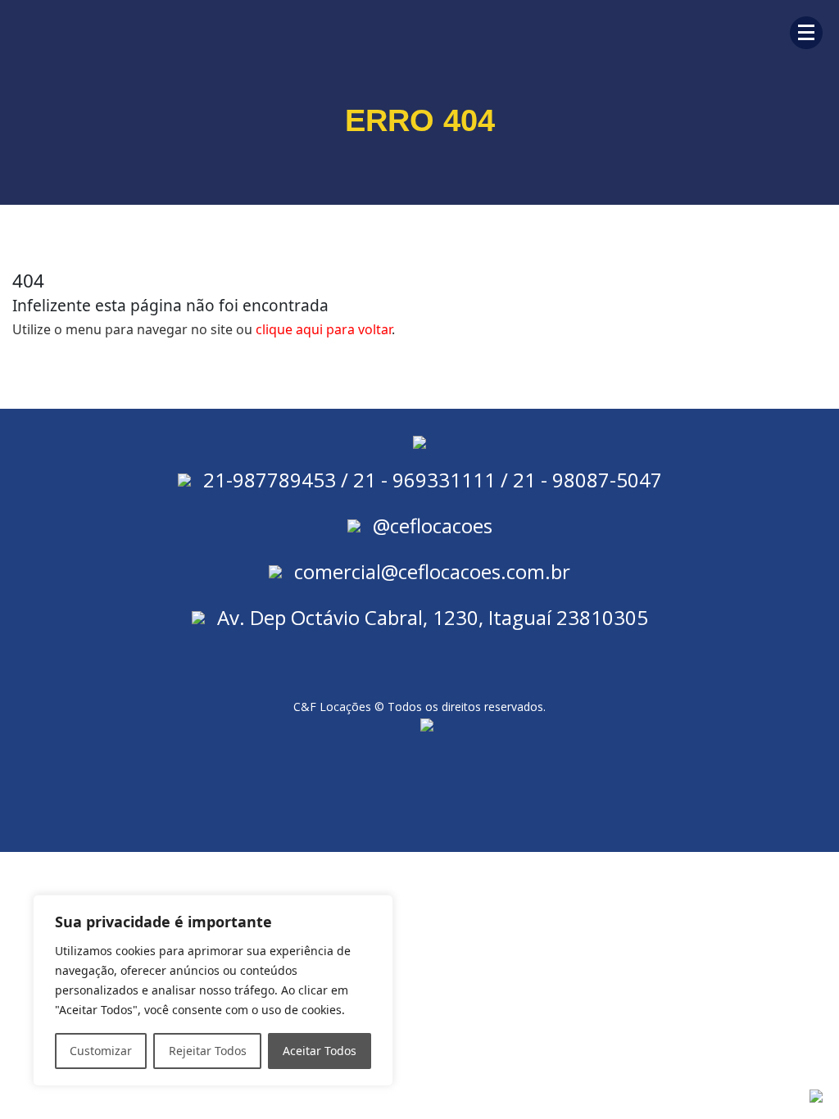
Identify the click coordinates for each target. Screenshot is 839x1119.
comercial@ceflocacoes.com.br (432, 571)
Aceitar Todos (319, 1050)
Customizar (101, 1050)
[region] (213, 990)
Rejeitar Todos (208, 1050)
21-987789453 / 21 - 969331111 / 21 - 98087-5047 (432, 479)
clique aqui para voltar (324, 329)
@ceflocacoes (432, 525)
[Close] (376, 908)
